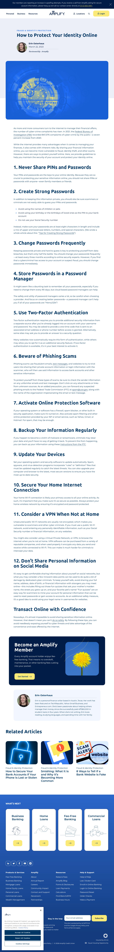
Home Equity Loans (14, 888)
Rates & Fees (61, 877)
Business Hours (63, 900)
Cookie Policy (46, 943)
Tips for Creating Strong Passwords (56, 233)
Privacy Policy (81, 925)
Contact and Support (40, 892)
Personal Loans (12, 892)
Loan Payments (63, 888)
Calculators (61, 892)
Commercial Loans (14, 896)
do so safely (58, 620)
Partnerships (36, 900)
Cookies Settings (23, 944)
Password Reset (87, 892)
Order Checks (86, 896)
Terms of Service (70, 928)
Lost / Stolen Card (88, 881)
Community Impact (40, 888)
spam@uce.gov (80, 389)
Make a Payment (87, 900)
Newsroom (36, 896)
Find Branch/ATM (63, 896)
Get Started (23, 676)
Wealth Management (15, 900)
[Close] (40, 910)
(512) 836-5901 (86, 5)
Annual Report (37, 881)
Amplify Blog (61, 881)
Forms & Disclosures (65, 884)
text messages (60, 364)
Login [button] (102, 13)
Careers (34, 884)
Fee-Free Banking (14, 877)
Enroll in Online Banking (91, 884)
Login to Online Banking (91, 888)
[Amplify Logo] (57, 13)
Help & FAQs (85, 877)
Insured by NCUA (102, 940)
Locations (80, 13)
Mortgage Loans (13, 884)
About (34, 877)
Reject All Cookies (22, 938)
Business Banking (14, 881)
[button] (89, 15)
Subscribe (99, 918)
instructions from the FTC (73, 444)
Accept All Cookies (22, 932)
